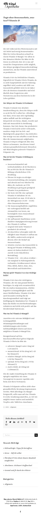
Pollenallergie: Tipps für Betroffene (18, 448)
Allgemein (13, 407)
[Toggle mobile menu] (36, 3)
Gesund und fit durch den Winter (17, 470)
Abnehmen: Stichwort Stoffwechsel (18, 465)
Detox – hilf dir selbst (13, 453)
